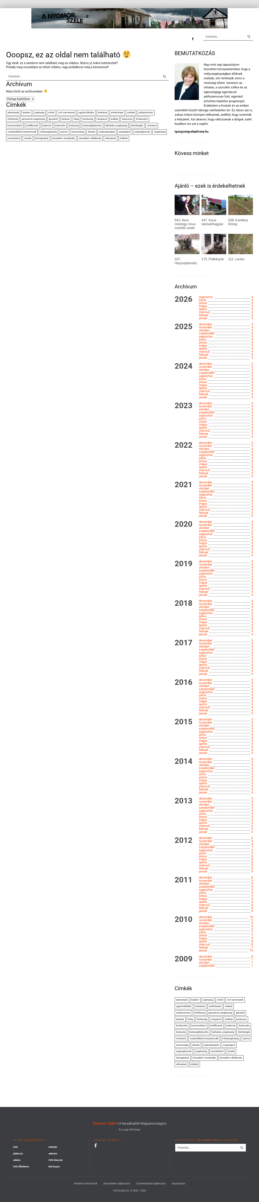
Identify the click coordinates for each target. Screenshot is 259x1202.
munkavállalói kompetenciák (21, 132)
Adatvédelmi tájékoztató (116, 1183)
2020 (183, 524)
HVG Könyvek (56, 1160)
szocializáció (13, 138)
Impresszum (178, 1183)
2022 (183, 445)
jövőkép (114, 119)
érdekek (124, 138)
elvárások (102, 112)
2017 (183, 643)
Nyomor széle (105, 1123)
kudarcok (46, 125)
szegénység (160, 132)
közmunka (60, 125)
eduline (16, 1160)
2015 (183, 722)
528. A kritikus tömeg (238, 222)
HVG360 (53, 1147)
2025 (183, 327)
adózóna (53, 1153)
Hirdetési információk (85, 1183)
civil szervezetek (66, 112)
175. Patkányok (213, 259)
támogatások (42, 138)
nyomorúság (77, 132)
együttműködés (86, 112)
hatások (66, 119)
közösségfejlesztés (92, 125)
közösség (74, 125)
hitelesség (88, 119)
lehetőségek (137, 125)
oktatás (91, 132)
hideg (76, 119)
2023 (183, 406)
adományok (13, 112)
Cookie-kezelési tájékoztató (151, 1183)
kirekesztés (142, 119)
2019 (183, 564)
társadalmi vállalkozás (90, 138)
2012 (183, 840)
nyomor (64, 132)
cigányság (39, 112)
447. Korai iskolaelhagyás (212, 222)
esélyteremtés (146, 112)
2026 (183, 299)
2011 (183, 880)
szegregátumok (142, 132)
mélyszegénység (48, 132)
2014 (183, 761)
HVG (15, 1147)
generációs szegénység (33, 119)
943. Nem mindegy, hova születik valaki (185, 224)
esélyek (131, 112)
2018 (183, 603)
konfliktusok (32, 125)
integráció (102, 119)
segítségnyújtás (107, 132)
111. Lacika (236, 259)
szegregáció (125, 132)
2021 (183, 485)
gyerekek (53, 119)
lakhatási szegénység (116, 125)
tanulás (28, 138)
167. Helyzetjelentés (186, 261)
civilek (51, 112)
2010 (183, 919)
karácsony (127, 119)
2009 (183, 959)
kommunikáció (14, 125)
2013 (183, 801)
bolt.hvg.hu (54, 1166)
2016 (183, 682)
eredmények (117, 112)
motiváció (152, 125)
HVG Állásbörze (21, 1166)
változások (110, 138)
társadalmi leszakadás (63, 138)
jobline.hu (18, 1153)
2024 (183, 366)
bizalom (27, 112)
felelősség (12, 119)
